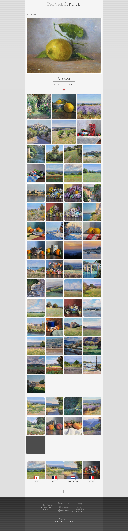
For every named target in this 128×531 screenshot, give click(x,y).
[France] (55, 470)
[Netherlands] (73, 470)
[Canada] (36, 470)
